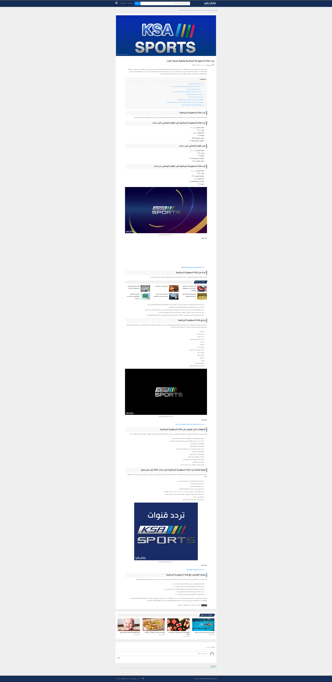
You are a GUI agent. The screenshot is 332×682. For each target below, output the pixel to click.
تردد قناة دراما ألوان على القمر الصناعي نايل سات (189, 424)
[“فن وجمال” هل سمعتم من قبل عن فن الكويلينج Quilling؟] (202, 288)
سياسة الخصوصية (125, 678)
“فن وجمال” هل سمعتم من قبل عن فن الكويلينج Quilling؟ (189, 288)
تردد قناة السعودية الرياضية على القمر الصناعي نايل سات (185, 86)
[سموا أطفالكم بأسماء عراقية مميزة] (129, 624)
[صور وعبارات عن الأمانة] (174, 288)
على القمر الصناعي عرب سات (192, 89)
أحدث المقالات (123, 3)
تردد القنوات (203, 10)
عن (138, 678)
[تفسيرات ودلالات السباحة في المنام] (203, 624)
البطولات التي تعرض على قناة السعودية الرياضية (190, 99)
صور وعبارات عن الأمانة (161, 286)
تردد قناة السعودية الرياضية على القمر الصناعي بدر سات (185, 92)
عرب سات (193, 605)
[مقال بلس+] (210, 3)
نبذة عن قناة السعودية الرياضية (194, 94)
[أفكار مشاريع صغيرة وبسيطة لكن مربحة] (145, 288)
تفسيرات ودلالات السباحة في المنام (204, 632)
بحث (137, 3)
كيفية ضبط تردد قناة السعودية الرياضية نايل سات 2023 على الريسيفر (185, 102)
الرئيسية (130, 3)
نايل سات (180, 605)
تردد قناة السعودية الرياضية (195, 84)
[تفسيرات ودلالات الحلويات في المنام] (153, 624)
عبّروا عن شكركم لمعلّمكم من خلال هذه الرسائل (133, 296)
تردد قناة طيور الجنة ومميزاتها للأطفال (192, 267)
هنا (172, 584)
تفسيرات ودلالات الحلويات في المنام (155, 632)
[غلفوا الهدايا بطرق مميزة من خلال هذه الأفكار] (178, 624)
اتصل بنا (118, 678)
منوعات (209, 10)
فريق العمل (133, 678)
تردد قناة (198, 605)
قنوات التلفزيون (186, 605)
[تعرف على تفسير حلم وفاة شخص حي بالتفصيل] (174, 296)
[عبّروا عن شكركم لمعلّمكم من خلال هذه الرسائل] (145, 296)
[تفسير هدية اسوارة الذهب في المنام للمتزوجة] (202, 296)
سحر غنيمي (208, 65)
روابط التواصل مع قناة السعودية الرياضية (192, 105)
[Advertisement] (166, 254)
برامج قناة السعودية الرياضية (195, 97)
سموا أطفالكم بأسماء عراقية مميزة (130, 632)
